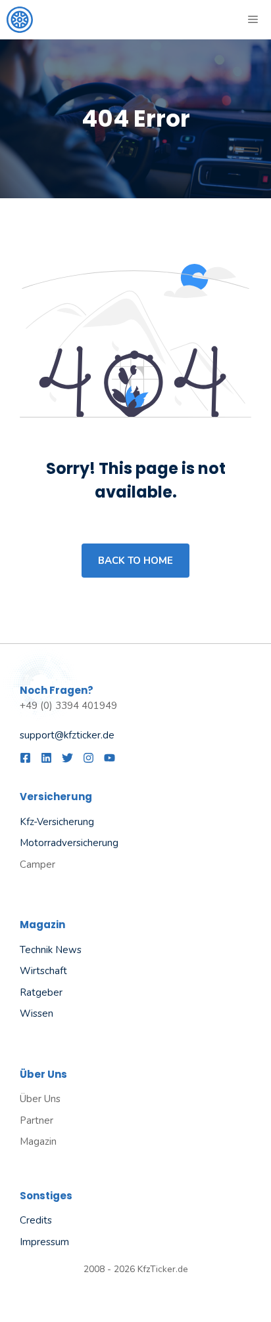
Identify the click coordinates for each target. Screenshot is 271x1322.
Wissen (36, 1013)
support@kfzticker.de (67, 735)
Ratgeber (41, 992)
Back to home (135, 560)
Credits (36, 1220)
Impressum (44, 1241)
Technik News (51, 949)
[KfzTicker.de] (20, 19)
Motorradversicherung (69, 842)
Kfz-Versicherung (57, 821)
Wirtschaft (43, 970)
